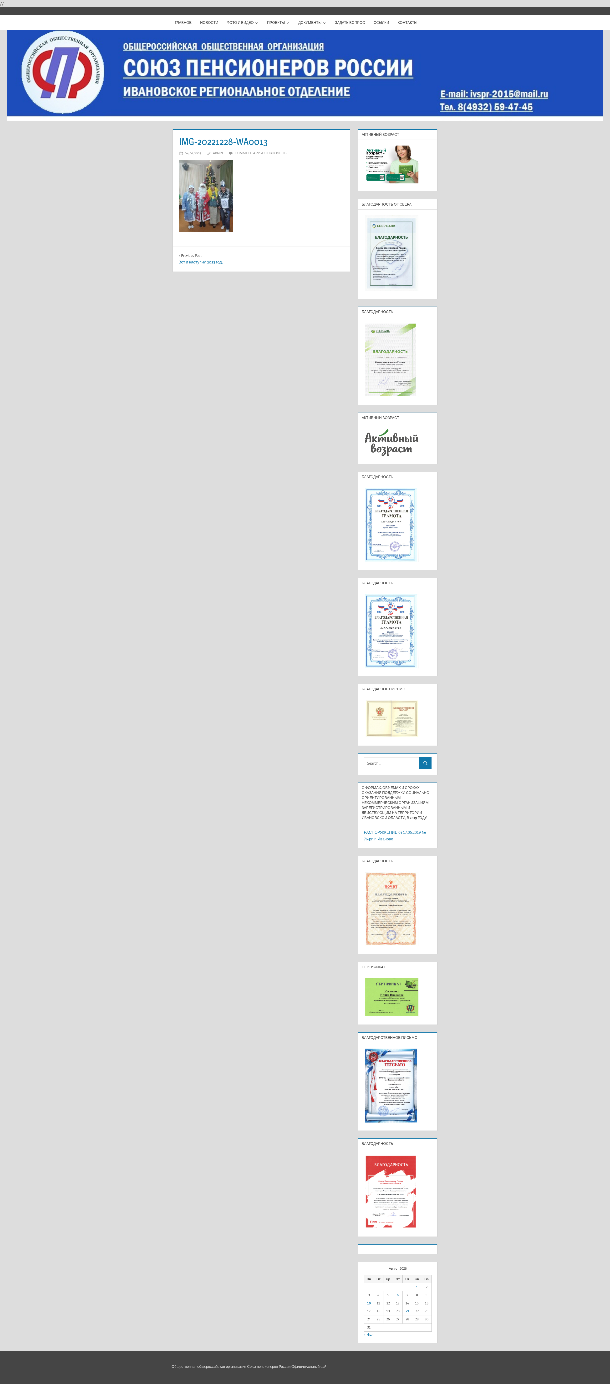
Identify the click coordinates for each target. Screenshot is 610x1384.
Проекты (276, 22)
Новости (209, 22)
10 (369, 1303)
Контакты (407, 22)
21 (407, 1311)
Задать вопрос (350, 22)
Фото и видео (240, 22)
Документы (309, 22)
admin (218, 153)
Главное (183, 22)
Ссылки (381, 22)
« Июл (368, 1334)
